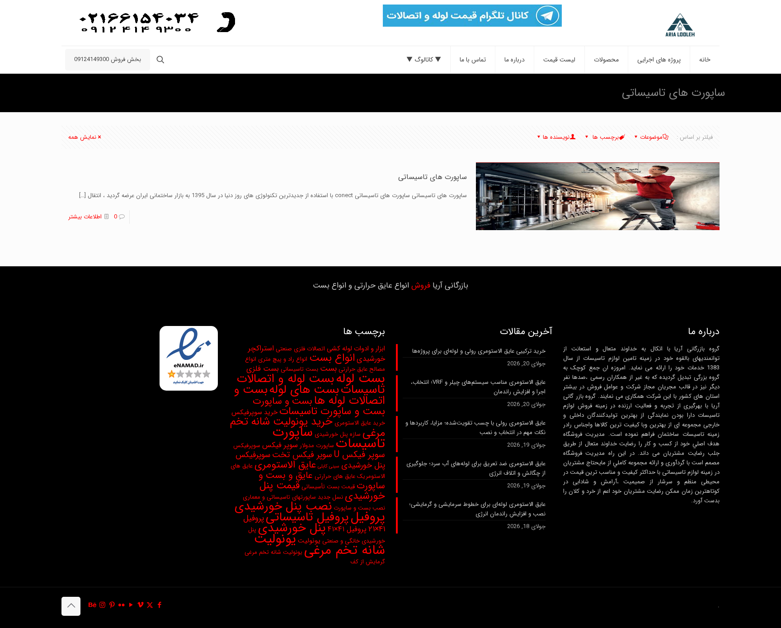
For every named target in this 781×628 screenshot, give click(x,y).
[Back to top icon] (70, 606)
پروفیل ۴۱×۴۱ (347, 529)
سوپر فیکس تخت (302, 455)
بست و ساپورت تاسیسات (332, 411)
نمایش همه (82, 137)
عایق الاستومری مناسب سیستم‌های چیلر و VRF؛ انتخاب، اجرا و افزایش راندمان (478, 387)
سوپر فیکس (280, 445)
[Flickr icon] (121, 605)
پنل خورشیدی (292, 528)
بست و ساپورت (282, 401)
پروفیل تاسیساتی (307, 517)
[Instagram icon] (102, 605)
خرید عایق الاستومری (359, 423)
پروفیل (368, 517)
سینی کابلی (328, 466)
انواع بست (332, 358)
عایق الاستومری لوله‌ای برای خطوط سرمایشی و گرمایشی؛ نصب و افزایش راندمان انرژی (477, 509)
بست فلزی (262, 369)
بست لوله (360, 378)
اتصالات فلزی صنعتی (300, 349)
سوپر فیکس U (359, 455)
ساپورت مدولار (317, 445)
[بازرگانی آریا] (659, 25)
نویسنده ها (556, 137)
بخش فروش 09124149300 (107, 59)
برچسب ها (605, 137)
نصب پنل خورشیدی (283, 506)
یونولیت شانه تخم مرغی (319, 545)
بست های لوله (304, 390)
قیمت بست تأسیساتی (328, 486)
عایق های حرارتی (335, 476)
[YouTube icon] (130, 605)
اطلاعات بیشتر (85, 217)
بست (328, 369)
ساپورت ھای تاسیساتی (432, 177)
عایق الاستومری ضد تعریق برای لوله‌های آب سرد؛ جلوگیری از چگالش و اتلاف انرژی (476, 468)
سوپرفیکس (246, 445)
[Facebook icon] (159, 605)
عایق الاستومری (285, 465)
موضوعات (651, 137)
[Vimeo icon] (140, 605)
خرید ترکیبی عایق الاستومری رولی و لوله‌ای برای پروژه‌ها (479, 351)
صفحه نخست (149, 92)
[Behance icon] (92, 605)
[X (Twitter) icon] (149, 605)
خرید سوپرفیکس (254, 412)
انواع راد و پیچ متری (282, 359)
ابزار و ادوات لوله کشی (356, 349)
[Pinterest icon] (111, 605)
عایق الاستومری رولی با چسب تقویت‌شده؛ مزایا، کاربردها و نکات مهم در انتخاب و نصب (475, 427)
